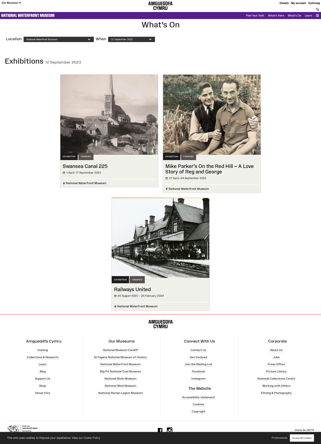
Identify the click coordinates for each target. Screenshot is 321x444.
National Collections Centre (276, 378)
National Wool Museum (120, 385)
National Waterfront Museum (28, 15)
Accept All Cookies (302, 438)
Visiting (42, 350)
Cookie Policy (91, 437)
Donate (284, 3)
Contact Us (198, 350)
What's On (294, 15)
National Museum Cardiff (120, 350)
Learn (308, 15)
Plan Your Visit (255, 15)
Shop (42, 385)
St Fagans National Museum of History (120, 357)
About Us (276, 350)
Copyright (198, 411)
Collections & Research (42, 357)
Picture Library (276, 371)
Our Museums (10, 2)
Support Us (42, 378)
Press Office (276, 364)
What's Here (276, 15)
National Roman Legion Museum (120, 393)
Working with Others (276, 385)
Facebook (198, 371)
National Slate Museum (120, 378)
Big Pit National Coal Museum (120, 371)
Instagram (198, 378)
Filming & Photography (276, 393)
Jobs (276, 357)
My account (298, 3)
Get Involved (198, 357)
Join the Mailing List (198, 364)
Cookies (198, 404)
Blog (43, 371)
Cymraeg (314, 3)
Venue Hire (42, 393)
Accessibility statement (198, 397)
